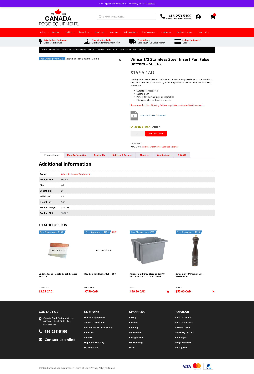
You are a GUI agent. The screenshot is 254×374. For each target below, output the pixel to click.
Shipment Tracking (94, 342)
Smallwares (166, 32)
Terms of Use (81, 367)
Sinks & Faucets (148, 32)
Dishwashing (83, 32)
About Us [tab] (144, 155)
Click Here (187, 42)
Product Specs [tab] (52, 155)
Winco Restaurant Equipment (75, 174)
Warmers (114, 32)
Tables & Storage (184, 32)
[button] (168, 292)
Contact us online (59, 339)
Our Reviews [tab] (163, 155)
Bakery (43, 32)
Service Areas (91, 347)
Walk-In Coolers (183, 317)
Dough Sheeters (182, 342)
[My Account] (198, 16)
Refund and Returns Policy (98, 327)
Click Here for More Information (106, 42)
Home (44, 49)
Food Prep (99, 32)
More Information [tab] (76, 155)
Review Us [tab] (99, 155)
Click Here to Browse (53, 42)
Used (200, 32)
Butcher (55, 32)
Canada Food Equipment (59, 367)
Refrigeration (130, 32)
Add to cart (156, 133)
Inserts (65, 49)
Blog (207, 32)
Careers (88, 337)
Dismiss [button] (152, 3)
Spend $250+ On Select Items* (151, 42)
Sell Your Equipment (94, 317)
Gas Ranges (180, 337)
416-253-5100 (55, 331)
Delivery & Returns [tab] (122, 155)
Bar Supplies (180, 347)
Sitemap (110, 367)
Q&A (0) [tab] (182, 155)
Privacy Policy (97, 367)
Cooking (68, 32)
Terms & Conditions (94, 322)
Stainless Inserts (78, 49)
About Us (89, 332)
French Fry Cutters (184, 332)
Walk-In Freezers (183, 322)
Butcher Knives (182, 327)
